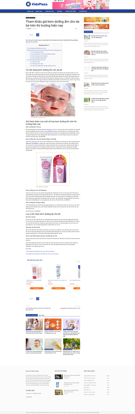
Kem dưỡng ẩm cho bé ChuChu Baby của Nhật (42, 54)
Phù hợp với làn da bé (36, 63)
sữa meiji (32, 377)
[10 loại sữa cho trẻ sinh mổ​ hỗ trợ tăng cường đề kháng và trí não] (52, 344)
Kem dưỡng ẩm (30, 40)
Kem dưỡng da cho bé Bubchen (39, 56)
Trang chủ (28, 15)
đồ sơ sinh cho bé (40, 382)
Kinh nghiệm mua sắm (37, 15)
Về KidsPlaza (83, 11)
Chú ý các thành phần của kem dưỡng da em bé (43, 65)
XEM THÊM (41, 315)
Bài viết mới (28, 329)
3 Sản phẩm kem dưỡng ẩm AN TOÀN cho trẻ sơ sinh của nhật (42, 254)
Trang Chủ (30, 11)
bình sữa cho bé (31, 380)
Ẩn (48, 45)
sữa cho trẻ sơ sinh (41, 377)
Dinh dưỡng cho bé (49, 329)
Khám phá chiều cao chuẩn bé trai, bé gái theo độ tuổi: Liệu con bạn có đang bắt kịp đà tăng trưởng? (71, 353)
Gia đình (59, 11)
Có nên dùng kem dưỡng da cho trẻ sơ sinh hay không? (40, 251)
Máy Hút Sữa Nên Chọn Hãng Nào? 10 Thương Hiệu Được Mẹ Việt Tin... (99, 53)
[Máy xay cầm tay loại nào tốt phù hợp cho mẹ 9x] (59, 376)
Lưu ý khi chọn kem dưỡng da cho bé (36, 59)
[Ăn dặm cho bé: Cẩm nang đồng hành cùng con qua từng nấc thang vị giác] (34, 344)
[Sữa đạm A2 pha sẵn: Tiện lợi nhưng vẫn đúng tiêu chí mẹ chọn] (52, 324)
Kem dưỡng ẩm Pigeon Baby (38, 58)
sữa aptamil (38, 375)
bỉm (28, 377)
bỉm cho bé (40, 385)
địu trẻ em (34, 378)
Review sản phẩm (71, 11)
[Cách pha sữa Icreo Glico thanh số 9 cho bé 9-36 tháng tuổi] (57, 384)
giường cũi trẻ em (38, 383)
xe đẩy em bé (31, 375)
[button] (107, 11)
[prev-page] (27, 358)
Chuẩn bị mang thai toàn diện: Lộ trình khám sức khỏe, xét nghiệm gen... (100, 69)
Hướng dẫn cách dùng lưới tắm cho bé (70, 308)
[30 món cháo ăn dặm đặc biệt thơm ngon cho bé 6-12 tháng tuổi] (59, 392)
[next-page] (29, 358)
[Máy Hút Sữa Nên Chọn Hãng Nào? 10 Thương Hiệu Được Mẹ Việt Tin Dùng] (34, 324)
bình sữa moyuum (42, 380)
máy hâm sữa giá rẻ (44, 378)
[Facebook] (37, 34)
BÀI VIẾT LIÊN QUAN (32, 315)
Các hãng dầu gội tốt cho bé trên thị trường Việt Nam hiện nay (38, 309)
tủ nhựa (45, 375)
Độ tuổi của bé (35, 61)
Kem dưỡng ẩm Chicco (37, 52)
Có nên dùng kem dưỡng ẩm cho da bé (36, 48)
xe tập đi (33, 385)
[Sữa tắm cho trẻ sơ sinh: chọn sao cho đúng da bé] (87, 37)
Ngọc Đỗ (29, 28)
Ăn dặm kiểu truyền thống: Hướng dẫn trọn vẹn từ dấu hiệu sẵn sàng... (100, 100)
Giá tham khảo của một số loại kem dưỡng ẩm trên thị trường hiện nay (44, 50)
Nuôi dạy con (50, 11)
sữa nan (47, 385)
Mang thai (39, 11)
